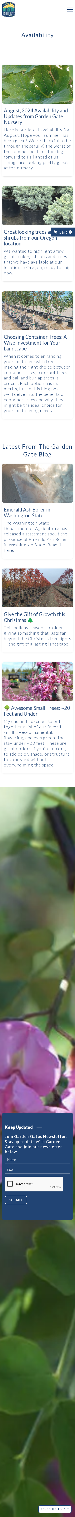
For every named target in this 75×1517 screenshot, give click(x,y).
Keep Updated (19, 1127)
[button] (68, 9)
